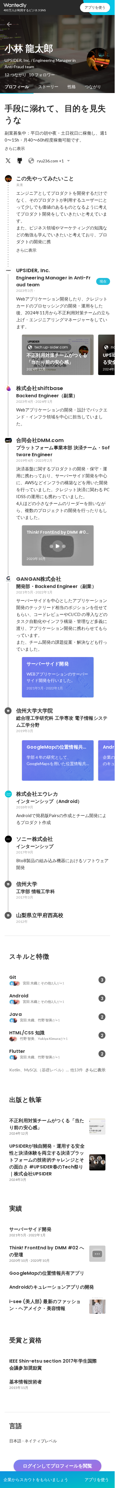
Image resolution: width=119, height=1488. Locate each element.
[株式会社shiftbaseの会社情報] (8, 388)
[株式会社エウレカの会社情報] (8, 794)
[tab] (17, 87)
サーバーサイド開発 (48, 663)
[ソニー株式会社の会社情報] (8, 839)
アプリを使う (95, 7)
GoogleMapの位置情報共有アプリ (57, 747)
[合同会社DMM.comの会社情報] (8, 440)
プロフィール (17, 87)
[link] (58, 355)
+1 (50, 160)
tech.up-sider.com (51, 347)
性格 (72, 87)
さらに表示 (15, 148)
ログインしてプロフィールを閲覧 (57, 1466)
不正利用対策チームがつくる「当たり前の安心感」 (57, 358)
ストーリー (48, 87)
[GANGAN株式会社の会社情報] (8, 579)
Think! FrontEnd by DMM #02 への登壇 (57, 532)
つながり (93, 87)
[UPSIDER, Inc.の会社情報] (8, 270)
